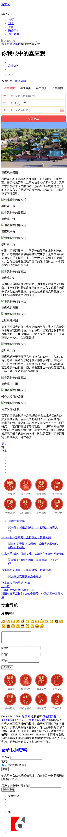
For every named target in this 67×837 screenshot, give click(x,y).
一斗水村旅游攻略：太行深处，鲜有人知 (26, 537)
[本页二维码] (18, 832)
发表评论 (13, 65)
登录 (5, 750)
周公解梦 (13, 34)
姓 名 (8, 96)
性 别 (8, 103)
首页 (11, 19)
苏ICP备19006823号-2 (35, 720)
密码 (4, 761)
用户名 (5, 757)
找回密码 (19, 750)
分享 (4, 450)
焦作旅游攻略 (16, 521)
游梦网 (5, 4)
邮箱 (4, 654)
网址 (4, 660)
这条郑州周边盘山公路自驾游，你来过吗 (26, 570)
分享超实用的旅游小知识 (16, 582)
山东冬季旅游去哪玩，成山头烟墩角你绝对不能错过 (33, 553)
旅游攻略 (12, 44)
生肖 (11, 26)
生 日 (8, 110)
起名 (11, 23)
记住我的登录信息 (16, 765)
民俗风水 (13, 30)
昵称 (4, 647)
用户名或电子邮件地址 (15, 785)
